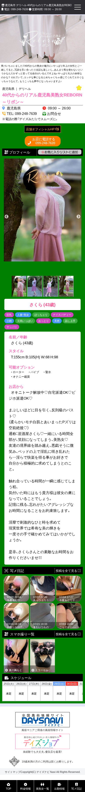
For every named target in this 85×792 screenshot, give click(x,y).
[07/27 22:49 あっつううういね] (42, 578)
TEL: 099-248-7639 (22, 113)
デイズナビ (42, 772)
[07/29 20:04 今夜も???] (16, 578)
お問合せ (54, 113)
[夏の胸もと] (16, 641)
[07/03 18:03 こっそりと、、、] (68, 605)
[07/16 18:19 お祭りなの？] (16, 605)
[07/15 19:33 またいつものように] (42, 605)
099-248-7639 (43, 141)
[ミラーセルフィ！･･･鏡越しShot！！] (43, 641)
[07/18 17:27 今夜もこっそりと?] (68, 578)
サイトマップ (12, 772)
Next (78, 217)
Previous (6, 217)
